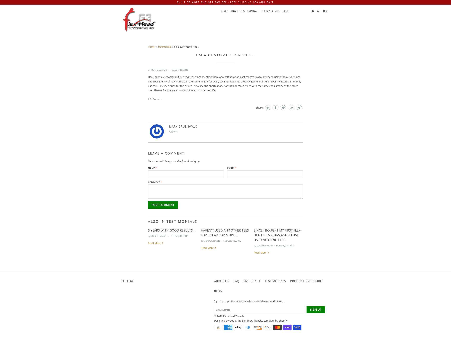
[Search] (318, 11)
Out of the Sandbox (240, 320)
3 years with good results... (171, 230)
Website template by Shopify (271, 320)
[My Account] (313, 11)
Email (231, 168)
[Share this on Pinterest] (283, 107)
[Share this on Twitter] (267, 107)
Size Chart (251, 281)
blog (218, 291)
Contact (253, 11)
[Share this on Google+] (291, 107)
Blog (286, 11)
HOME (223, 11)
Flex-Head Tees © (233, 316)
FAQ (236, 281)
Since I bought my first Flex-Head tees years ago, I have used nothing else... (277, 235)
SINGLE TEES (237, 11)
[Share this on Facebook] (275, 107)
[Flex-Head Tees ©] (140, 20)
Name (152, 168)
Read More (155, 243)
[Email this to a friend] (299, 107)
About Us (221, 281)
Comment (155, 182)
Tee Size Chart (270, 11)
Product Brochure (306, 281)
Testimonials (275, 281)
